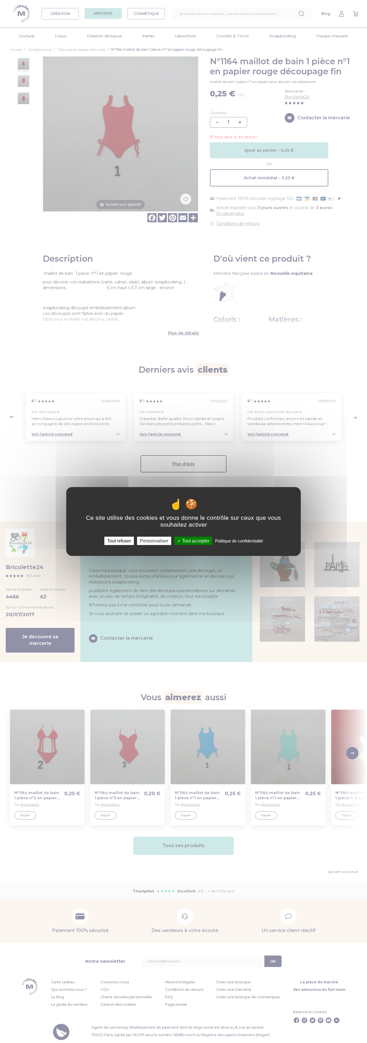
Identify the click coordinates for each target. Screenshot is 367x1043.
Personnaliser (154, 540)
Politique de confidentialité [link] (239, 540)
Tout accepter (195, 540)
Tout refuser (119, 540)
